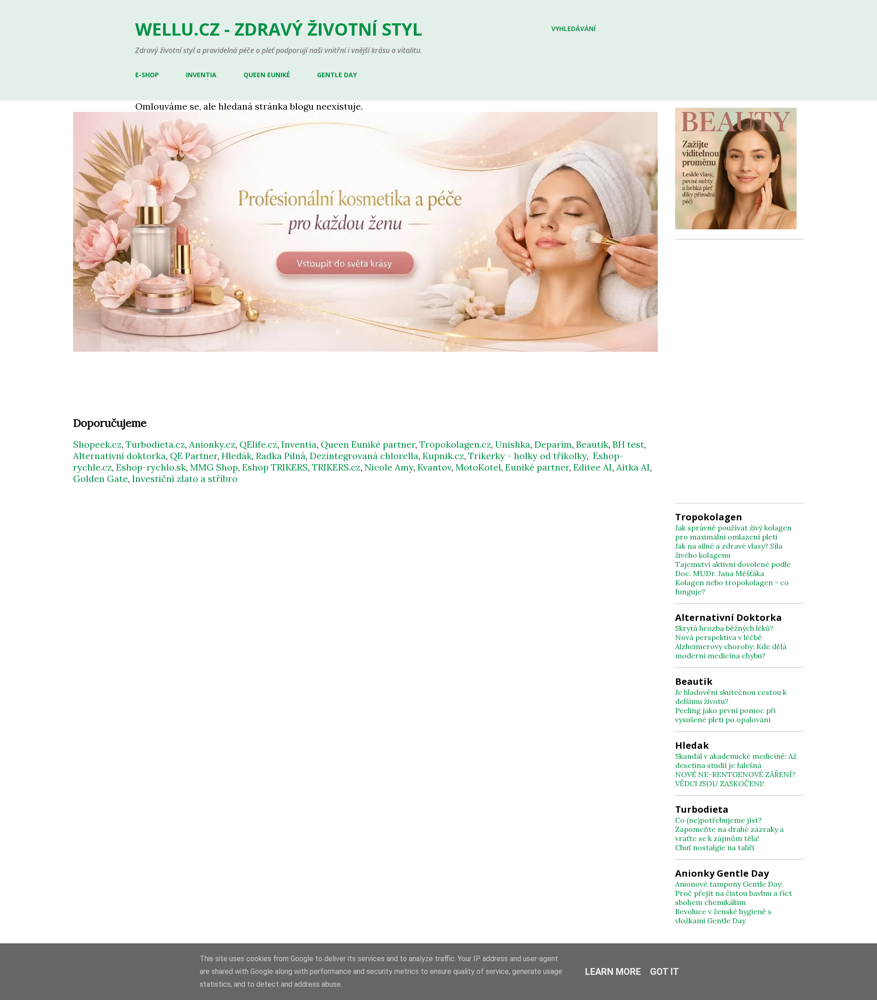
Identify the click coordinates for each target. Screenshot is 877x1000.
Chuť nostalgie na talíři (714, 847)
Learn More (613, 971)
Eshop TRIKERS (275, 467)
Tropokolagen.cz (455, 444)
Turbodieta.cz (155, 444)
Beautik (592, 444)
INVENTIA (201, 74)
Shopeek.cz (97, 444)
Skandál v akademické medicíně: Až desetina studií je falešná (736, 760)
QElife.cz (258, 444)
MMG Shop (214, 467)
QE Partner (193, 455)
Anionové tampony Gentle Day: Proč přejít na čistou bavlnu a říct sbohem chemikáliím (733, 893)
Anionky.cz (212, 444)
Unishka (512, 444)
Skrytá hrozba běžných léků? (724, 628)
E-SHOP (147, 74)
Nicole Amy (389, 467)
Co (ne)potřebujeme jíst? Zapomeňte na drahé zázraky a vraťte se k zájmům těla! (729, 829)
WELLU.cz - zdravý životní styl (278, 29)
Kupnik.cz (443, 455)
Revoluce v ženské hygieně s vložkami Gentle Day (723, 916)
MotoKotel (478, 467)
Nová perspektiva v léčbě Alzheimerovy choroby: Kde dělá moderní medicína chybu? (731, 646)
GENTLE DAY (337, 74)
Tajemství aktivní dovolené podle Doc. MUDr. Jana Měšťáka (733, 569)
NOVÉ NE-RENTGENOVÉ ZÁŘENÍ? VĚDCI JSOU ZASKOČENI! (735, 779)
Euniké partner (537, 467)
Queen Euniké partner (368, 444)
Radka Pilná (281, 455)
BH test (628, 444)
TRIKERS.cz (336, 467)
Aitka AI (633, 467)
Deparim (553, 444)
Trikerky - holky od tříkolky (527, 455)
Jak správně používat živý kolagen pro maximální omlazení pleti (733, 532)
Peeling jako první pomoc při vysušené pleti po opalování (725, 715)
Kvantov (434, 467)
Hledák (237, 455)
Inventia (299, 444)
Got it (664, 971)
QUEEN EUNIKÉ (266, 74)
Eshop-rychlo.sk (151, 467)
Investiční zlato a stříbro (185, 478)
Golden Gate (100, 478)
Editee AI (592, 467)
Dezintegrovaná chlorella (364, 455)
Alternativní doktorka (119, 455)
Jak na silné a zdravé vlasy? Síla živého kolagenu (728, 550)
